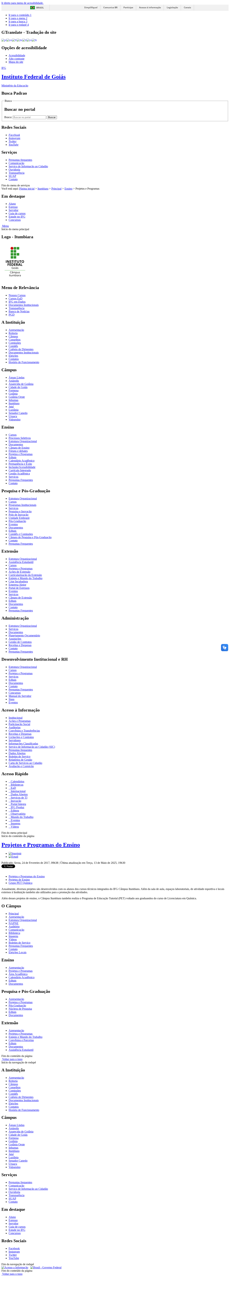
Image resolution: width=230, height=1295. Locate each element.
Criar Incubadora (18, 581)
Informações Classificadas (23, 743)
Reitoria (13, 333)
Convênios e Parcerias (21, 1040)
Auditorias (14, 727)
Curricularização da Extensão (25, 574)
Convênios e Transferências (24, 730)
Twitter (13, 1254)
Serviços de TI (18, 797)
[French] (14, 39)
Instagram (14, 1251)
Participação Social (19, 724)
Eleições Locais (17, 952)
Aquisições (15, 638)
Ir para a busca (18, 21)
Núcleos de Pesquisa (20, 1008)
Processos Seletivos (20, 438)
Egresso (13, 206)
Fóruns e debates (18, 450)
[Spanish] (29, 39)
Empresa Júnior (17, 584)
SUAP (12, 176)
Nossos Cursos (17, 295)
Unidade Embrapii (19, 517)
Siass (11, 699)
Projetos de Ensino (19, 879)
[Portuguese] (3, 39)
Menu (5, 225)
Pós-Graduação (17, 521)
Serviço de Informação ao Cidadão (28, 166)
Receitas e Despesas (20, 645)
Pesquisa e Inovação (20, 511)
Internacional (18, 791)
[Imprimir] (15, 853)
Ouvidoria (14, 169)
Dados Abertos (17, 753)
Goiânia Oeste (17, 396)
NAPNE (14, 923)
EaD (13, 787)
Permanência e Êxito (20, 463)
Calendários (17, 781)
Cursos (13, 434)
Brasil (40, 7)
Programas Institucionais (22, 504)
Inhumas (13, 400)
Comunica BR (110, 7)
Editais (12, 457)
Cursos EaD (15, 298)
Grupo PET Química (20, 882)
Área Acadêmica (18, 974)
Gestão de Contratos (20, 641)
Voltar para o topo (11, 1059)
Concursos (15, 219)
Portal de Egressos (19, 587)
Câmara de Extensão (20, 597)
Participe (128, 7)
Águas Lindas (16, 377)
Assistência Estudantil (21, 562)
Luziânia (14, 409)
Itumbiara (43, 188)
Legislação (172, 7)
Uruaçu (13, 416)
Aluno (12, 203)
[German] (19, 39)
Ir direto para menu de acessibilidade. (22, 2)
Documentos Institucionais (24, 304)
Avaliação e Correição (21, 766)
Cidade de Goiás (18, 387)
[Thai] (34, 39)
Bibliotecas (16, 784)
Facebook (14, 1248)
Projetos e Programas (21, 454)
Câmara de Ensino (19, 447)
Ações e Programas (20, 720)
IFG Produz (17, 807)
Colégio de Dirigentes (21, 349)
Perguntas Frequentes (21, 480)
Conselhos (14, 339)
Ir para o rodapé (19, 24)
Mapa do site (16, 61)
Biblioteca (14, 932)
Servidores (15, 740)
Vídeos (14, 826)
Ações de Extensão (19, 571)
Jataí (11, 406)
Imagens (15, 823)
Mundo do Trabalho (21, 817)
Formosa (14, 390)
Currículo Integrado (20, 470)
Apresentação (16, 329)
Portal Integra (18, 804)
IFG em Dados (17, 301)
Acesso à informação (150, 7)
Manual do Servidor (20, 696)
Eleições (13, 355)
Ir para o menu (18, 18)
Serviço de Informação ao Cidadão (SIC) (32, 746)
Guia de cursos (17, 213)
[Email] (13, 856)
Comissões (15, 342)
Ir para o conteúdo (20, 15)
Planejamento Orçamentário (24, 635)
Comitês (13, 346)
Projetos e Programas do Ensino (40, 844)
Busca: (8, 117)
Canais (187, 7)
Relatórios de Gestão (20, 759)
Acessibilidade (17, 55)
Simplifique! (90, 7)
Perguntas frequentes (20, 159)
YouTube (14, 1258)
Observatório (18, 813)
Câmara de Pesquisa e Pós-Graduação (30, 537)
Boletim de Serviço (19, 756)
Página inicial (26, 188)
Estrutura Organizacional (23, 441)
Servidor (13, 210)
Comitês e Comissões (21, 534)
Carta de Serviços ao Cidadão (25, 762)
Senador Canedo (18, 413)
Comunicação (16, 163)
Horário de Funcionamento (24, 362)
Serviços (13, 476)
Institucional (15, 717)
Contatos (14, 359)
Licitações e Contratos (21, 737)
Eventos (13, 524)
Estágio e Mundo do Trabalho (25, 578)
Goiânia (13, 393)
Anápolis (14, 380)
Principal (56, 188)
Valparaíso (14, 419)
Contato (13, 179)
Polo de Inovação (18, 514)
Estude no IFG (17, 216)
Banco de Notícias (19, 311)
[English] (9, 39)
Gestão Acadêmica (19, 473)
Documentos (16, 444)
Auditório (14, 926)
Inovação (15, 800)
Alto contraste (16, 58)
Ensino (68, 188)
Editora (14, 810)
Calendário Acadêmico (21, 460)
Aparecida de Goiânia (21, 383)
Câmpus (13, 336)
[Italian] (24, 39)
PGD (12, 314)
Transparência (16, 172)
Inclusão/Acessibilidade (22, 467)
